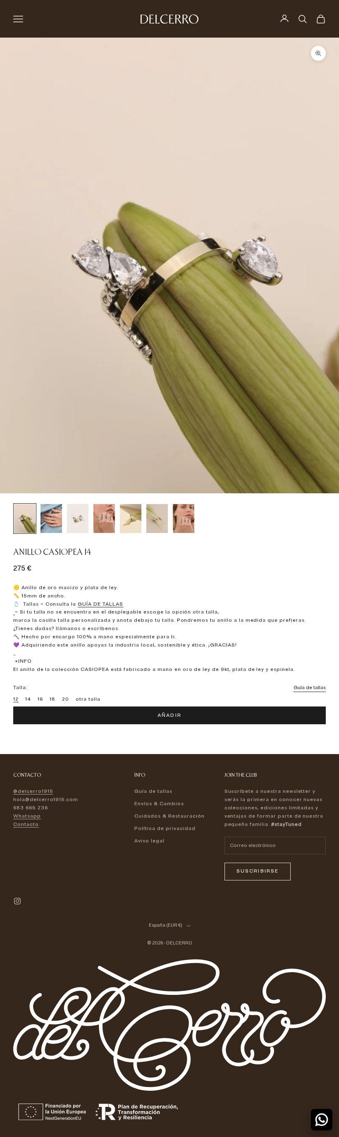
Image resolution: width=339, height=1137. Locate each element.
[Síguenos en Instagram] (17, 901)
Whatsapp (27, 816)
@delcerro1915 (33, 791)
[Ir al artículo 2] (51, 518)
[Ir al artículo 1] (24, 518)
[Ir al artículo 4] (104, 518)
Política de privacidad (164, 828)
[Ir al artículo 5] (130, 518)
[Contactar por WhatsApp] (321, 1119)
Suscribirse (257, 871)
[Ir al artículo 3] (77, 518)
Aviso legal (149, 841)
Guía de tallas (310, 688)
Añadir (169, 715)
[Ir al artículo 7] (183, 518)
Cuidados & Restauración (169, 816)
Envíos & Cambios (159, 804)
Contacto (26, 824)
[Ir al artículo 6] (157, 518)
